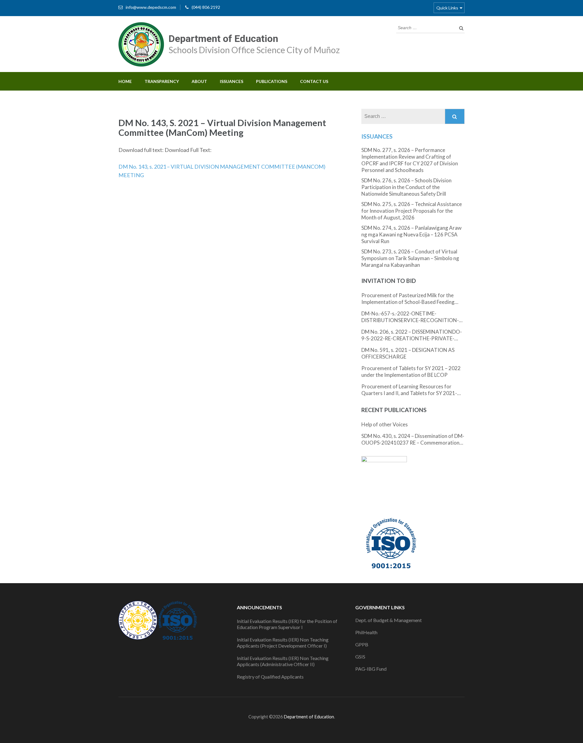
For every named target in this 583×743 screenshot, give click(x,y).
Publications (271, 81)
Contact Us (314, 81)
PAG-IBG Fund (371, 669)
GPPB (361, 644)
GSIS (360, 656)
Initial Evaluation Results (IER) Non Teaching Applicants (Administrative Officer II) (283, 661)
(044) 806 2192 (206, 7)
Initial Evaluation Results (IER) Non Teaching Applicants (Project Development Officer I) (283, 642)
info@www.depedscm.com (151, 7)
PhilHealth (366, 632)
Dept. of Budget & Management (388, 620)
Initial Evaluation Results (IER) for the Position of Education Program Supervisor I (287, 624)
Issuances (231, 81)
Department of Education (223, 38)
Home (125, 81)
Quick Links (447, 7)
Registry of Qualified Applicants (270, 676)
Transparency (162, 81)
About (199, 81)
